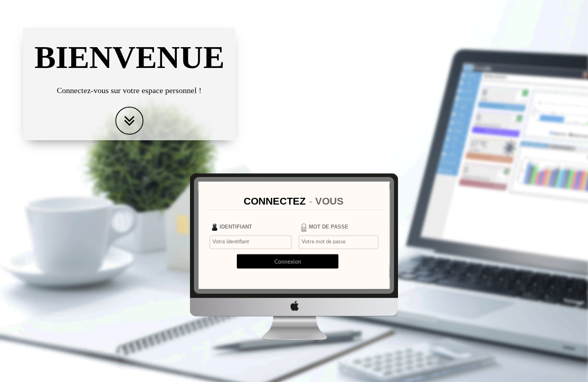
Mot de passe (328, 227)
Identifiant (236, 227)
